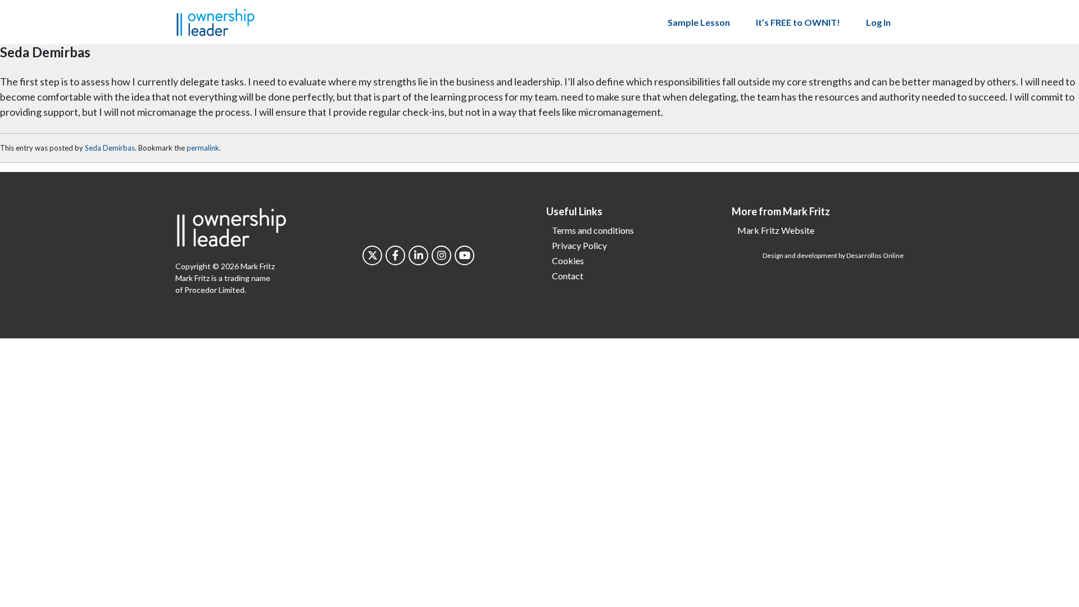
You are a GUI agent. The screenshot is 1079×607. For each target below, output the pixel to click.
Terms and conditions (593, 230)
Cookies (568, 260)
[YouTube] (464, 255)
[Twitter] (372, 255)
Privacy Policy (579, 245)
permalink (203, 147)
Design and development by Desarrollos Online (833, 255)
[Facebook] (395, 255)
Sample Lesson (699, 22)
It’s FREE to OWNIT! (798, 22)
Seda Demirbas (110, 147)
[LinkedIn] (418, 255)
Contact (567, 275)
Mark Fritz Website (775, 230)
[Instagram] (441, 255)
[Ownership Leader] (215, 20)
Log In (878, 22)
